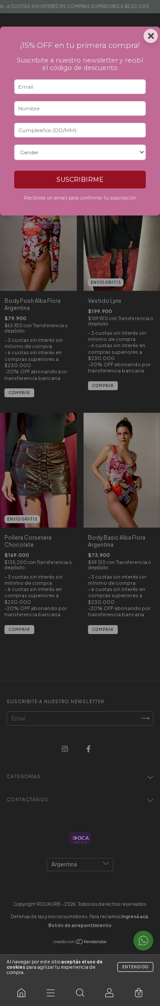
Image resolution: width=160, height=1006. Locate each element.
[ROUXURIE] (21, 992)
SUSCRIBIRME (80, 180)
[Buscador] (80, 992)
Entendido (135, 967)
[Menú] (50, 992)
